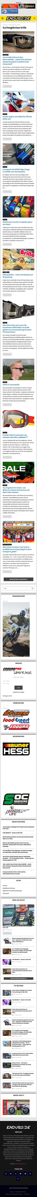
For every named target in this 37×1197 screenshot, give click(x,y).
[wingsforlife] (16, 815)
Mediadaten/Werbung (9, 888)
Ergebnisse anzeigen (18, 692)
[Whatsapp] (18, 1179)
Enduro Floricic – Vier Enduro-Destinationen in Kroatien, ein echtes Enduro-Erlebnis (21, 1064)
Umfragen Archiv (7, 696)
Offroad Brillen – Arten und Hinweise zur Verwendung (18, 276)
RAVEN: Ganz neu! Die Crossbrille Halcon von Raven (17, 223)
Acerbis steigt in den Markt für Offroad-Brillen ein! (17, 118)
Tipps (4, 272)
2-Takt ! (8, 681)
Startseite (5, 25)
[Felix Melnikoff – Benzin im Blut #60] (7, 962)
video (8, 272)
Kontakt (5, 885)
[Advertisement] (18, 774)
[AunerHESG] (16, 755)
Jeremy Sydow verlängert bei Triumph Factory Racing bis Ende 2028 (17, 927)
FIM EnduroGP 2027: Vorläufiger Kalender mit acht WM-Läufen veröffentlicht (23, 1074)
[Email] (25, 1174)
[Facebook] (6, 1174)
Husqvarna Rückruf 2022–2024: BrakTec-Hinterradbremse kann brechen (22, 1054)
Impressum (6, 893)
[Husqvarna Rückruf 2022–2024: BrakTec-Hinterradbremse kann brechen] (7, 1056)
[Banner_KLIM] (16, 656)
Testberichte (5, 54)
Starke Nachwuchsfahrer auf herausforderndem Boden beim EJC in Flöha (22, 970)
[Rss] (30, 1174)
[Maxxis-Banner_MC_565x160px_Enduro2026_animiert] (9, 5)
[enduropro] (16, 729)
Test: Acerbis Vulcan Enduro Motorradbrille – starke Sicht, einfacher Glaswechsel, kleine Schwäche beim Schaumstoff (17, 61)
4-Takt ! (8, 683)
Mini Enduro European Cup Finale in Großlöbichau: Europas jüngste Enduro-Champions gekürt (17, 549)
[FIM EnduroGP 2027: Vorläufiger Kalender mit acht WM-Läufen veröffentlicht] (7, 1076)
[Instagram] (16, 1174)
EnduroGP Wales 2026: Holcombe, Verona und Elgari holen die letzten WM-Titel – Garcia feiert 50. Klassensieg (23, 1084)
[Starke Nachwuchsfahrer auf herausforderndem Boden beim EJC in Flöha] (7, 971)
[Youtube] (20, 1174)
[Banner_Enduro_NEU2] (9, 10)
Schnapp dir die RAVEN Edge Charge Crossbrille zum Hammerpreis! (16, 170)
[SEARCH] (32, 588)
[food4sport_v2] (16, 723)
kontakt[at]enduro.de (21, 1164)
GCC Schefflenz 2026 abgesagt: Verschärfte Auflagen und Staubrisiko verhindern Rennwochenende (22, 950)
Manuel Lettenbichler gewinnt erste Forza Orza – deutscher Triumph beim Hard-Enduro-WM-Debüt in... (23, 940)
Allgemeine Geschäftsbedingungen (12, 890)
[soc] (16, 804)
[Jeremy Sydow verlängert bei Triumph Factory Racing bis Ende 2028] (18, 915)
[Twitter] (11, 1174)
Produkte (5, 114)
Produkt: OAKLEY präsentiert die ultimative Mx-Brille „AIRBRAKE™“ (15, 436)
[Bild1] (26, 5)
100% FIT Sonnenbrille (11, 385)
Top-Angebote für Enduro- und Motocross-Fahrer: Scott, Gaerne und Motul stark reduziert (16, 490)
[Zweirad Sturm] (16, 716)
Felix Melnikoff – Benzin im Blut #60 (21, 960)
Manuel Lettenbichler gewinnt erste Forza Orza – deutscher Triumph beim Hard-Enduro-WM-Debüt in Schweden (23, 1021)
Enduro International (7, 544)
